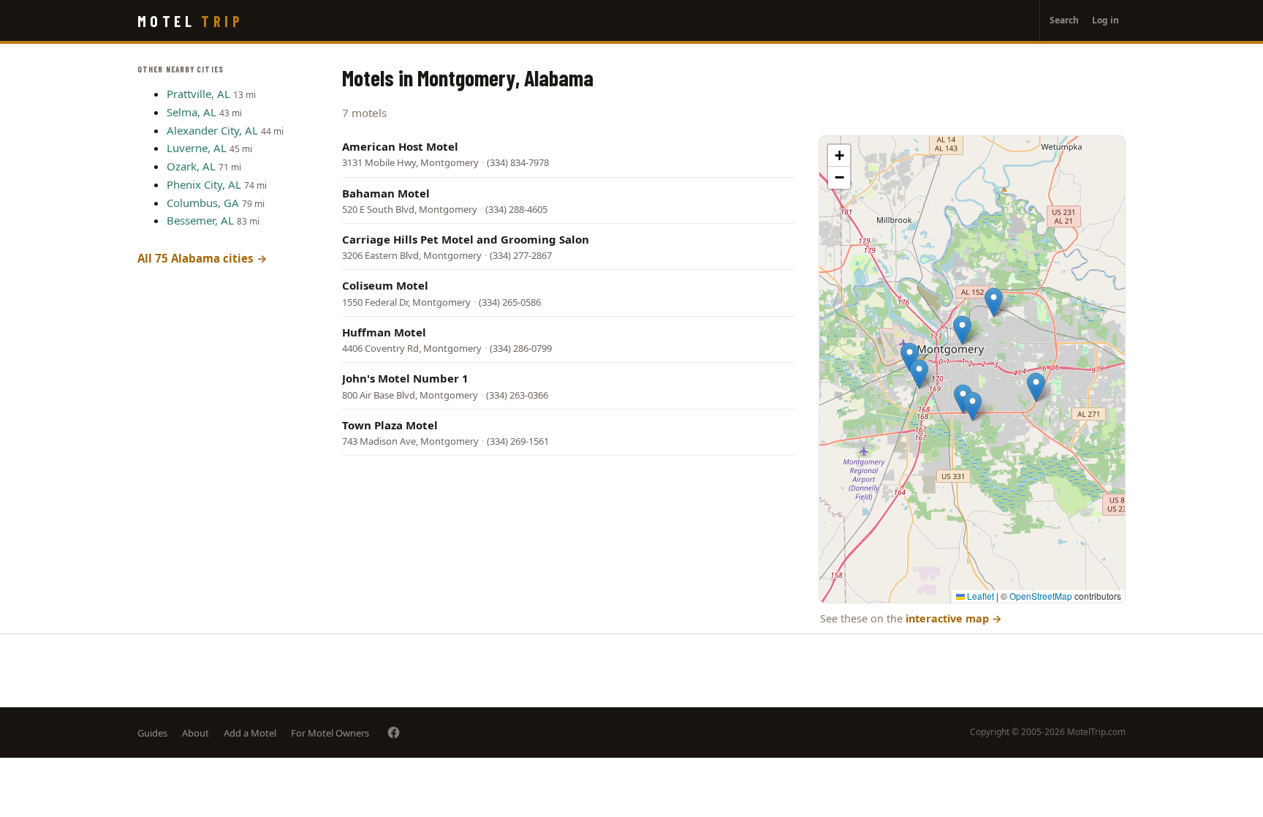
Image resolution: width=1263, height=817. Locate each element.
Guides (152, 732)
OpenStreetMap (1040, 596)
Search (1064, 20)
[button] (919, 374)
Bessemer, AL (200, 220)
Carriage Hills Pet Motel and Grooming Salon (465, 239)
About (195, 732)
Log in (1105, 20)
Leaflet (979, 596)
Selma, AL (191, 112)
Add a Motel (250, 732)
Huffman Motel (384, 332)
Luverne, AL (197, 147)
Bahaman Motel (386, 193)
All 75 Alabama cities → (202, 258)
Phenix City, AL (204, 184)
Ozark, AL (191, 166)
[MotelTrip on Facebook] (393, 732)
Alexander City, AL (212, 130)
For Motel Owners (330, 732)
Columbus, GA (203, 202)
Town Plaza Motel (390, 425)
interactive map (954, 618)
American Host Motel (400, 146)
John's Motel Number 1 (405, 378)
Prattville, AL (198, 93)
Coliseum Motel (385, 285)
